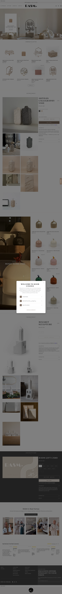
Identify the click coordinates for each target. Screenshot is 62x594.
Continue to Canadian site (31, 309)
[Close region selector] (44, 283)
